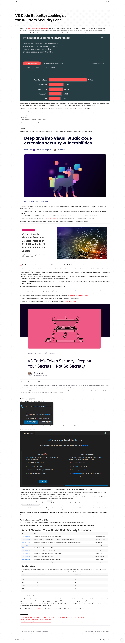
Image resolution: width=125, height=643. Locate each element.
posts (19, 8)
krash (19, 2)
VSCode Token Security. (70, 301)
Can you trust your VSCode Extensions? (78, 295)
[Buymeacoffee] (106, 640)
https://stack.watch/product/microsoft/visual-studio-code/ (36, 622)
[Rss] (109, 640)
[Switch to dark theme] (109, 2)
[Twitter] (98, 640)
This (21, 206)
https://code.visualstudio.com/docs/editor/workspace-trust (36, 619)
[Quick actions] (121, 639)
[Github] (103, 640)
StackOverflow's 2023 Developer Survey (38, 28)
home (16, 8)
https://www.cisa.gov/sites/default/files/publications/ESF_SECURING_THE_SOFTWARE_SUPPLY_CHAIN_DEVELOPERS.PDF (52, 617)
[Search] (106, 2)
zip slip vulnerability (51, 218)
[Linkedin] (101, 640)
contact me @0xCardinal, (38, 609)
